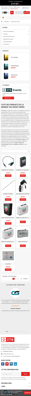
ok (26, 374)
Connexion (18, 12)
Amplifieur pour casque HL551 (22, 170)
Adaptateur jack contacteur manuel (8, 170)
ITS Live (12, 7)
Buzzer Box (8, 264)
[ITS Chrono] (5, 12)
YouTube (7, 364)
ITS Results (5, 7)
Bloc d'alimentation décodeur (22, 193)
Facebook (2, 364)
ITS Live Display (14, 57)
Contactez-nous (6, 8)
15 (21, 278)
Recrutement (15, 8)
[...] (25, 349)
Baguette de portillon (8, 193)
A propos (18, 7)
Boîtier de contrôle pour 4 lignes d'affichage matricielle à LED (8, 241)
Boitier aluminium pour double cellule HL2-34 (8, 217)
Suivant (26, 278)
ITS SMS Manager (15, 65)
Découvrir (8, 98)
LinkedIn (15, 364)
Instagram (11, 364)
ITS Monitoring (14, 75)
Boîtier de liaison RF (22, 241)
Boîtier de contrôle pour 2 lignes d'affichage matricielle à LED (22, 217)
